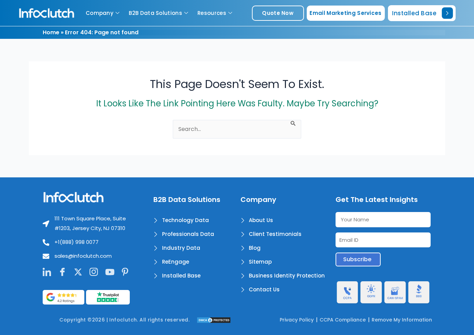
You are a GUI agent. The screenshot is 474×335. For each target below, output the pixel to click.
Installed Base (414, 13)
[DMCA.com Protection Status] (213, 320)
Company (99, 13)
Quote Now (278, 13)
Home (51, 32)
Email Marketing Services (345, 13)
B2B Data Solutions (155, 13)
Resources (211, 13)
